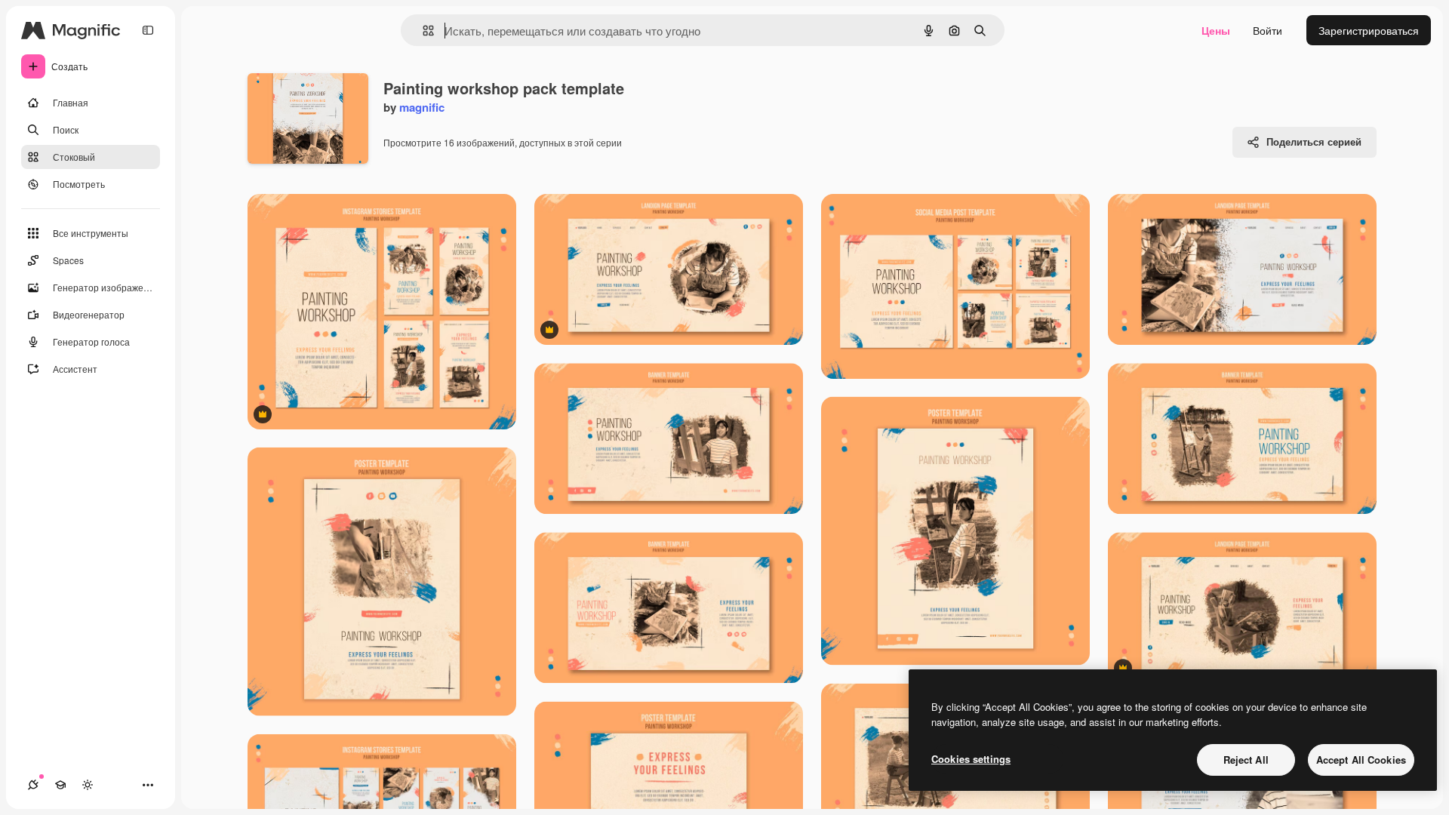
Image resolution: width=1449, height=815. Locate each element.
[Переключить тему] (87, 785)
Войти (1267, 30)
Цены (1215, 30)
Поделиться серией (1313, 141)
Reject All (1246, 759)
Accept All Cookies (1361, 759)
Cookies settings (971, 759)
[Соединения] (33, 785)
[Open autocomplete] (422, 30)
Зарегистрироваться (1368, 30)
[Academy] (60, 785)
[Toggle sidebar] (148, 30)
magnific (422, 107)
